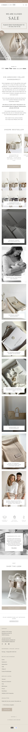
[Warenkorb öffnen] (26, 5)
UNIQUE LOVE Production (8, 693)
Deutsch (13, 716)
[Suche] (23, 4)
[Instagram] (5, 644)
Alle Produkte (14, 166)
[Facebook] (2, 644)
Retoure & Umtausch (6, 681)
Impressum (4, 662)
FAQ (3, 684)
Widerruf (4, 669)
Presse (3, 688)
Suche (3, 659)
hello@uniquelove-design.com (8, 639)
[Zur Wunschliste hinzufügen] (20, 135)
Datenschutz (4, 664)
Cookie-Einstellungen (6, 671)
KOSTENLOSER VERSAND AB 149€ (14, 1)
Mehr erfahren (14, 547)
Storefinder (4, 691)
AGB (3, 666)
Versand (3, 679)
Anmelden (7, 709)
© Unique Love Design (14, 719)
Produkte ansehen (14, 608)
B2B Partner (4, 686)
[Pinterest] (8, 644)
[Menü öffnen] (2, 4)
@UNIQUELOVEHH (14, 621)
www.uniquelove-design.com (8, 641)
